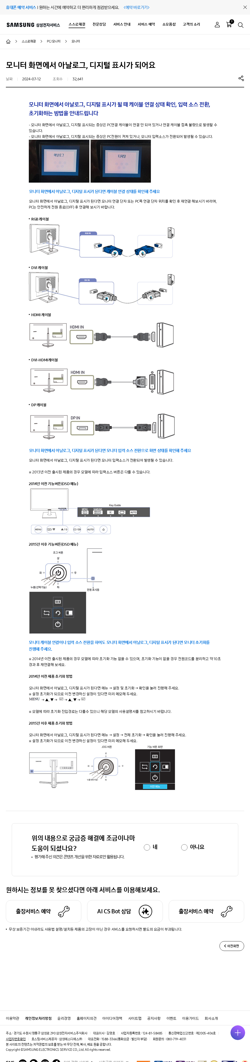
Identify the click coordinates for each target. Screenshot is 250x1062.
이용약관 (12, 1018)
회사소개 (211, 1018)
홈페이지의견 (87, 1018)
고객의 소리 (191, 24)
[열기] (237, 1032)
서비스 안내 (122, 24)
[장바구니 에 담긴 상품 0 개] (229, 24)
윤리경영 (64, 1018)
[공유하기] (241, 78)
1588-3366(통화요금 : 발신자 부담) (124, 1039)
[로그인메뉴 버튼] (217, 25)
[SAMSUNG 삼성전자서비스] (33, 24)
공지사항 (153, 1018)
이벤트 (172, 1018)
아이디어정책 (112, 1018)
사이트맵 (134, 1018)
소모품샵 (169, 24)
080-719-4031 (176, 1039)
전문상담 (99, 24)
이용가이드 (190, 1018)
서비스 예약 (146, 24)
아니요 (197, 846)
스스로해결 (77, 24)
